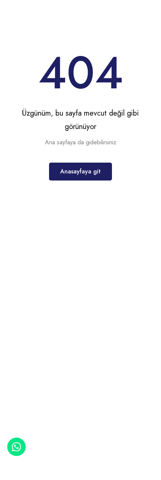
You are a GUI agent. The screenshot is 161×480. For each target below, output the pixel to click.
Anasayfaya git (80, 171)
